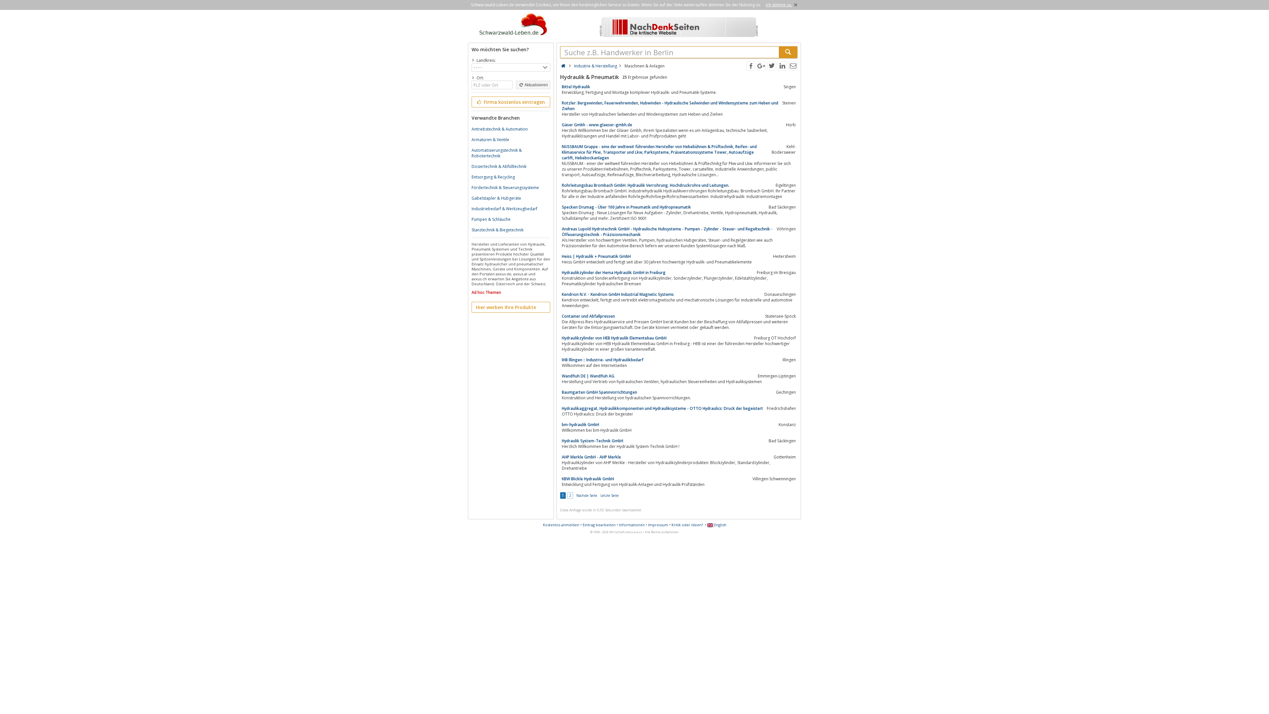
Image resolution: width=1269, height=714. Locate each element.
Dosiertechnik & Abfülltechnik (499, 166)
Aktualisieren (536, 85)
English (719, 524)
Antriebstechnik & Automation (500, 129)
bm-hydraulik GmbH (580, 424)
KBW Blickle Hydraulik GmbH (588, 479)
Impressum (658, 524)
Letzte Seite (609, 495)
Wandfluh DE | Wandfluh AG (588, 376)
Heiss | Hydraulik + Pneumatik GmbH (596, 256)
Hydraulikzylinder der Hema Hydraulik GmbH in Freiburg (614, 272)
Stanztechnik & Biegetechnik (497, 230)
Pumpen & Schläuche (491, 219)
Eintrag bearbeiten (599, 524)
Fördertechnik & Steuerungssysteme (505, 187)
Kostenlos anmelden (561, 524)
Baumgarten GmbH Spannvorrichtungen (599, 392)
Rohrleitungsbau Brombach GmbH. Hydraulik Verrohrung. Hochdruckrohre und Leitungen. (645, 185)
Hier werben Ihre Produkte (506, 307)
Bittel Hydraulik (576, 87)
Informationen (632, 524)
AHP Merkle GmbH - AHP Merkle (591, 457)
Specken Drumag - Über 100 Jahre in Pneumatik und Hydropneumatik (626, 207)
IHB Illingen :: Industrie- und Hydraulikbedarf (602, 360)
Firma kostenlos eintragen (513, 102)
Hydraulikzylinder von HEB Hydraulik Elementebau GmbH (614, 338)
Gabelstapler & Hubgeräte (496, 198)
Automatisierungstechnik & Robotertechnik (497, 153)
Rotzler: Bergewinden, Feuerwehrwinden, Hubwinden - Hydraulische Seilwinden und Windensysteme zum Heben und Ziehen (670, 105)
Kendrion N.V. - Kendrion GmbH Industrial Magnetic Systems (618, 294)
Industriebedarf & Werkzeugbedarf (504, 209)
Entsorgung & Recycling (493, 177)
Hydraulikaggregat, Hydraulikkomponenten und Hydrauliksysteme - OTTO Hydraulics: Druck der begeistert (662, 408)
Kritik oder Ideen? (687, 524)
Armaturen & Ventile (490, 139)
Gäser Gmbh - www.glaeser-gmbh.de (597, 125)
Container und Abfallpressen (588, 316)
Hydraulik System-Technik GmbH (592, 441)
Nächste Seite (586, 495)
